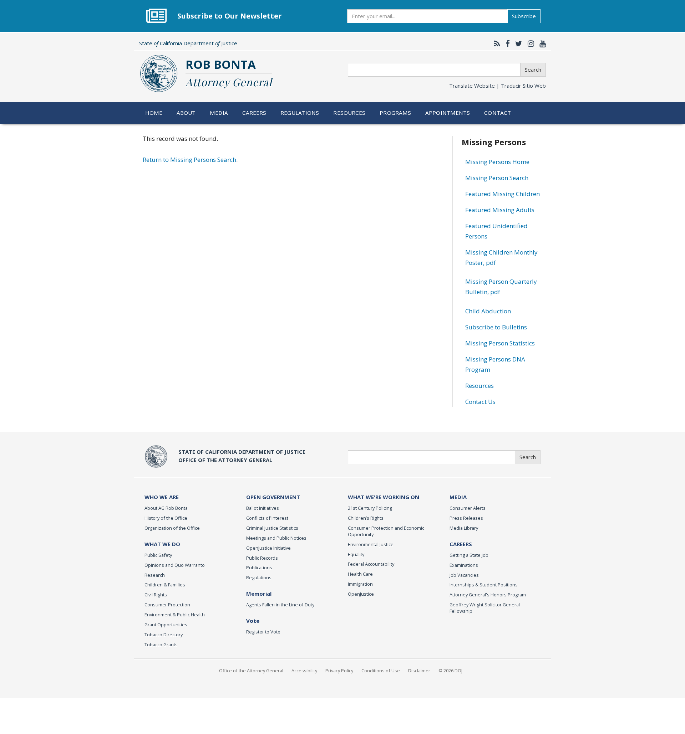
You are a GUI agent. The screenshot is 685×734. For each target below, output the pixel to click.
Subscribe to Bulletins (496, 327)
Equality (356, 554)
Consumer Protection (167, 604)
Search (533, 69)
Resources (349, 112)
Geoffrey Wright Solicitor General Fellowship (485, 607)
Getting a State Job (469, 555)
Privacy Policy (339, 670)
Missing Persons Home (497, 162)
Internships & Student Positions (484, 584)
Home (154, 112)
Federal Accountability (371, 564)
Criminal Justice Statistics (272, 528)
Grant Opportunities (165, 624)
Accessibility (304, 670)
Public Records (262, 558)
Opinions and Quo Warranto (174, 565)
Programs (395, 112)
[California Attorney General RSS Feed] (495, 43)
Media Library (464, 528)
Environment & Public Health (174, 614)
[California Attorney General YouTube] (541, 43)
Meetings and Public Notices (276, 538)
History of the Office (165, 518)
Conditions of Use (380, 670)
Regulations (299, 112)
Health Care (360, 574)
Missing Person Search (496, 178)
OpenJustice (361, 594)
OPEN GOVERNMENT (273, 497)
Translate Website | (497, 85)
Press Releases (466, 518)
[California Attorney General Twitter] (517, 43)
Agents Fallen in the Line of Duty (280, 604)
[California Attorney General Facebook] (506, 43)
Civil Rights (155, 594)
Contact (497, 112)
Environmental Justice (371, 544)
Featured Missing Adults (499, 210)
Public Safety (158, 555)
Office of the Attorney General (251, 670)
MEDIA (458, 497)
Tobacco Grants (161, 644)
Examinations (464, 565)
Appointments (447, 112)
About (186, 112)
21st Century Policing (370, 508)
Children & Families (164, 584)
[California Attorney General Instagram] (529, 43)
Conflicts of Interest (267, 518)
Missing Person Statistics (500, 343)
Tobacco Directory (163, 634)
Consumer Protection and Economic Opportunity (386, 531)
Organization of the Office (172, 528)
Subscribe (524, 16)
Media (219, 112)
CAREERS (461, 544)
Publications (259, 567)
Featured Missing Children (502, 194)
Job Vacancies (464, 575)
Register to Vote (263, 631)
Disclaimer (419, 670)
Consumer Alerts (468, 508)
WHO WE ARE (161, 497)
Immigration (360, 584)
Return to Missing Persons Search (189, 159)
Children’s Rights (366, 518)
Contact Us (480, 401)
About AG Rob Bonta (166, 508)
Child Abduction (488, 311)
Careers (254, 112)
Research (154, 575)
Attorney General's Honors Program (488, 594)
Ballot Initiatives (262, 508)
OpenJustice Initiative (268, 548)
